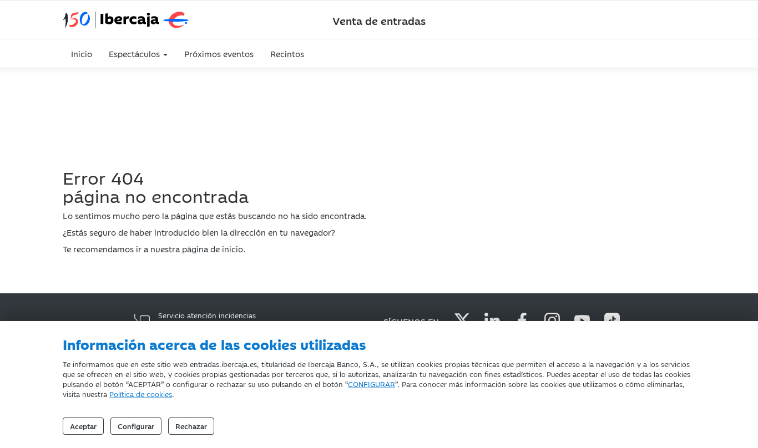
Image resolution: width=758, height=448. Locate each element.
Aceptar (83, 426)
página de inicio (212, 248)
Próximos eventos (219, 53)
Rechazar (191, 426)
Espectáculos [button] (135, 53)
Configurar (136, 426)
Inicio (81, 53)
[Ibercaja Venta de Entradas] (162, 20)
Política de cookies (140, 394)
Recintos (287, 53)
